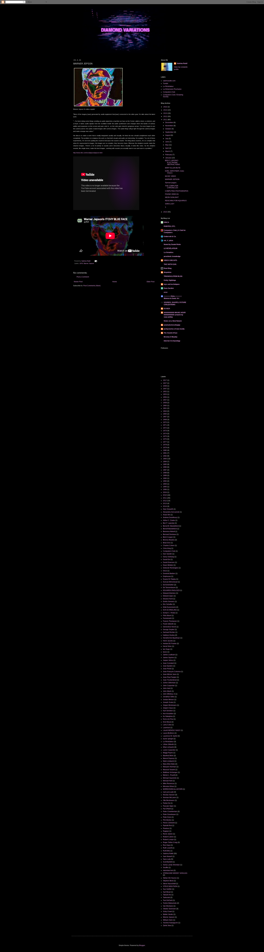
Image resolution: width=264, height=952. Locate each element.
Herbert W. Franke (169, 644)
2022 (165, 107)
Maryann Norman (169, 767)
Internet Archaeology (172, 341)
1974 (165, 434)
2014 (165, 110)
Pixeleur (166, 828)
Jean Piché (167, 669)
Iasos (165, 652)
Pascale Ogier (168, 806)
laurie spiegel (168, 739)
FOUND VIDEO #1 (172, 194)
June (167, 142)
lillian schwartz (168, 747)
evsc (166, 292)
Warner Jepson (89, 263)
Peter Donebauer (169, 814)
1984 (165, 462)
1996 (165, 489)
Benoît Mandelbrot (170, 529)
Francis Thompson (170, 621)
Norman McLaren (169, 797)
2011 (165, 120)
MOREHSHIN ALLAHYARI (172, 789)
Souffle (165, 868)
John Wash (167, 691)
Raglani (166, 831)
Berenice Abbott (169, 531)
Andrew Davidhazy (170, 517)
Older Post (150, 282)
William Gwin (168, 920)
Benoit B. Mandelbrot (171, 526)
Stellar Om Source (170, 878)
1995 (165, 487)
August (168, 135)
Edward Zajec (168, 596)
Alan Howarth (168, 509)
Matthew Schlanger (170, 772)
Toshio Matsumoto (170, 903)
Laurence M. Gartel (170, 736)
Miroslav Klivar (168, 786)
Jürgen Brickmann (170, 705)
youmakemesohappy (172, 325)
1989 (165, 475)
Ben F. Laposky (168, 523)
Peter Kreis (167, 817)
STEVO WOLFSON (170, 886)
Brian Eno (166, 543)
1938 (165, 386)
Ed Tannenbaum (169, 587)
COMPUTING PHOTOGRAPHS (176, 191)
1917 (165, 380)
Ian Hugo (166, 649)
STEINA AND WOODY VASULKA (175, 873)
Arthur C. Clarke (169, 520)
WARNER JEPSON (172, 179)
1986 (165, 467)
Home (114, 282)
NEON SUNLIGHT (172, 197)
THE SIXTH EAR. (170, 264)
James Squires (168, 658)
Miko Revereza (168, 783)
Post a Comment (83, 277)
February (168, 155)
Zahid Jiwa (167, 925)
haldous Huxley (169, 635)
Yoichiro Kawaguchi (170, 923)
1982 (165, 456)
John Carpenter (169, 686)
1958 (165, 403)
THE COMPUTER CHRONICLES (171, 187)
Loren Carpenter (169, 750)
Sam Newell (167, 856)
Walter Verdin (168, 914)
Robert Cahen (168, 837)
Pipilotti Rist (167, 825)
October (168, 129)
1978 (165, 445)
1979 (165, 448)
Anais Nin (166, 515)
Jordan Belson (168, 700)
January (168, 158)
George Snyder (168, 630)
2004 (165, 492)
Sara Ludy (167, 859)
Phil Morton (167, 820)
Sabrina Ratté (182, 63)
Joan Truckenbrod (170, 680)
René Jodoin (168, 834)
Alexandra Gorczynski (171, 512)
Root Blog (167, 268)
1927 (165, 383)
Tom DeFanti (167, 900)
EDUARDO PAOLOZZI (171, 590)
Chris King (167, 548)
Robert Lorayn (168, 839)
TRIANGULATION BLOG (173, 276)
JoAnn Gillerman (169, 683)
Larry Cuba (167, 725)
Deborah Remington (170, 568)
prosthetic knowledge (172, 256)
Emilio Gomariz (168, 601)
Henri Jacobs (168, 641)
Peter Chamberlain (170, 811)
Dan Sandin (167, 554)
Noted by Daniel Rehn (172, 244)
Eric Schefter (167, 604)
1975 (165, 436)
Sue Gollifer (167, 889)
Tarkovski (166, 897)
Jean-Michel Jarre (169, 674)
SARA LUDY (169, 204)
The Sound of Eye (170, 333)
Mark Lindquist (168, 761)
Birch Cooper (168, 537)
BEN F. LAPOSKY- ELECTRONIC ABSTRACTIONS (172, 162)
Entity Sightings (170, 280)
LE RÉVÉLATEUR (170, 248)
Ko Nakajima (168, 716)
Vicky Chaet (167, 911)
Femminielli (167, 618)
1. (165, 207)
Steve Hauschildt (169, 884)
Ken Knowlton (168, 714)
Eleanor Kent (168, 599)
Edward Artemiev (169, 593)
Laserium (166, 728)
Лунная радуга (170, 183)
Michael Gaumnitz (169, 778)
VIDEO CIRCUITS (170, 260)
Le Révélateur (168, 86)
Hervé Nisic (167, 646)
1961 (165, 408)
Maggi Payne (168, 753)
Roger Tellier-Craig (170, 842)
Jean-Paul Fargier (169, 677)
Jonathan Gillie (168, 697)
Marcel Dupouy (168, 758)
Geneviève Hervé (169, 627)
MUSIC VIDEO (170, 176)
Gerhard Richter (169, 632)
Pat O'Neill (167, 809)
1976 (81, 263)
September (169, 132)
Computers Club (169, 92)
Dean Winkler (168, 565)
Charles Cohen (168, 545)
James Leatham (169, 655)
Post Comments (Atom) (92, 286)
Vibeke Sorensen (169, 909)
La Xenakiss (168, 252)
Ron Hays (166, 845)
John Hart (166, 688)
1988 (165, 473)
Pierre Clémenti (169, 823)
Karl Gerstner (168, 711)
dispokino (167, 272)
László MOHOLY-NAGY (171, 730)
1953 (165, 394)
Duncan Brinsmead (170, 582)
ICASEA (167, 309)
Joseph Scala (168, 702)
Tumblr (165, 83)
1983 (165, 459)
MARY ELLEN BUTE (172, 168)
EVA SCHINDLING (170, 610)
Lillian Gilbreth (168, 744)
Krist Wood (167, 722)
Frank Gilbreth (168, 624)
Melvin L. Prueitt (169, 775)
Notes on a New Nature (173, 321)
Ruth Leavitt (167, 848)
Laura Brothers (168, 733)
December (169, 122)
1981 (165, 453)
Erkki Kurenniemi (169, 607)
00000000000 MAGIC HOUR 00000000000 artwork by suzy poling (175, 315)
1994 (165, 484)
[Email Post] (95, 261)
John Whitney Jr (169, 694)
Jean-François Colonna (172, 672)
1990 (165, 478)
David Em (166, 559)
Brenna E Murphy (170, 337)
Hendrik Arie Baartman (171, 638)
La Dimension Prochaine (172, 89)
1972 (165, 428)
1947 (165, 389)
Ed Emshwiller (168, 585)
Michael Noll (167, 781)
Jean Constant (168, 663)
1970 (165, 422)
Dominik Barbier (169, 573)
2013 (165, 113)
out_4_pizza (168, 240)
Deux (165, 571)
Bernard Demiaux (169, 534)
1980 (165, 450)
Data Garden (169, 288)
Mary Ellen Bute (169, 764)
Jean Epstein (168, 666)
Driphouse (167, 576)
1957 (165, 400)
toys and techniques (172, 284)
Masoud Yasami (169, 770)
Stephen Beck (168, 881)
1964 (165, 411)
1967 (165, 417)
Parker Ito (166, 803)
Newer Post (78, 282)
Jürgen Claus (168, 708)
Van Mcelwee (168, 906)
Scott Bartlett (167, 862)
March (167, 151)
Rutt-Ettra (166, 851)
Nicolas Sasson (169, 795)
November (169, 126)
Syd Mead (166, 892)
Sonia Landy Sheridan (171, 865)
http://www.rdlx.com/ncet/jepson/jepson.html (87, 153)
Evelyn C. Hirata (169, 613)
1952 (165, 392)
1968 (165, 420)
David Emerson (168, 562)
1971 (165, 425)
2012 (165, 116)
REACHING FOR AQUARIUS (176, 201)
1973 (165, 431)
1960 (165, 406)
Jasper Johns (168, 660)
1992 (165, 481)
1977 (165, 442)
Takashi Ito (167, 895)
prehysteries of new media (174, 329)
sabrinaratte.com (169, 81)
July (167, 139)
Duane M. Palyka (169, 579)
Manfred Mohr (168, 756)
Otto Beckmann (168, 800)
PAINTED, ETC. (169, 226)
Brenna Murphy (168, 540)
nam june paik (168, 792)
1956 (165, 397)
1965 (165, 414)
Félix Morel (167, 615)
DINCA (166, 222)
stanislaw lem (168, 870)
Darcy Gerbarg (168, 557)
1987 (165, 470)
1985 (165, 464)
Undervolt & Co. (170, 236)
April (167, 148)
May (167, 145)
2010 (165, 212)
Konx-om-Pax (168, 719)
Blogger (142, 945)
